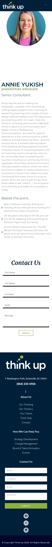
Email (5, 301)
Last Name (8, 279)
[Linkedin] (26, 530)
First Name (8, 269)
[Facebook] (26, 515)
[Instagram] (26, 523)
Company (7, 290)
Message (7, 312)
